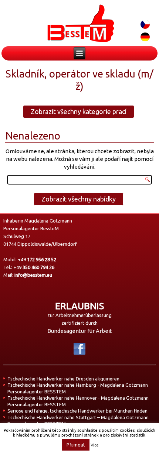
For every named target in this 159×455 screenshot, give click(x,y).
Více (95, 445)
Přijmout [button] (76, 444)
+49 (37, 259)
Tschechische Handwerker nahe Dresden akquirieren (63, 378)
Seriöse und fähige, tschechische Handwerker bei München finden (77, 410)
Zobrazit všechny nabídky (78, 199)
